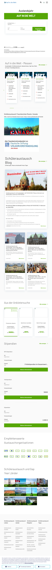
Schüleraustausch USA (20, 548)
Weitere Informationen (26, 369)
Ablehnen (9, 566)
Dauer (22, 27)
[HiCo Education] (34, 451)
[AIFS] (6, 451)
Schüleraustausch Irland (9, 544)
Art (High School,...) (11, 23)
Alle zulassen (42, 566)
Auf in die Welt (10, 79)
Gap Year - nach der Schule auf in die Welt (31, 545)
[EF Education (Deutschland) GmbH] (23, 451)
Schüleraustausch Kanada (19, 528)
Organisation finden (38, 29)
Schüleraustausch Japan (7, 548)
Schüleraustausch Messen (41, 544)
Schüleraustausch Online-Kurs (30, 537)
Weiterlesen (43, 226)
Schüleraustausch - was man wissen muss (31, 541)
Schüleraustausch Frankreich (7, 541)
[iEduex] (46, 451)
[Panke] (17, 456)
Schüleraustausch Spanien (19, 541)
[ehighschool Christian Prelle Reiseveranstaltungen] (29, 451)
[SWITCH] (29, 456)
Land (9, 27)
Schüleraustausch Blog (42, 532)
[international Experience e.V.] (6, 456)
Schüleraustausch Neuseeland (19, 532)
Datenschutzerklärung (29, 563)
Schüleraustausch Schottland (19, 537)
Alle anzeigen (42, 64)
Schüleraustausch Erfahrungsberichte (42, 535)
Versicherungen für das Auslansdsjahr (31, 549)
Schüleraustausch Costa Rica (9, 532)
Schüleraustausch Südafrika (19, 545)
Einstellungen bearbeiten (26, 566)
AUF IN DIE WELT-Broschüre (30, 528)
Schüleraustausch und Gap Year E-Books (31, 532)
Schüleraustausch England (7, 537)
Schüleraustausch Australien (7, 528)
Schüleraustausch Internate (41, 528)
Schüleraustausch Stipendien (41, 539)
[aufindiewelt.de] (10, 2)
